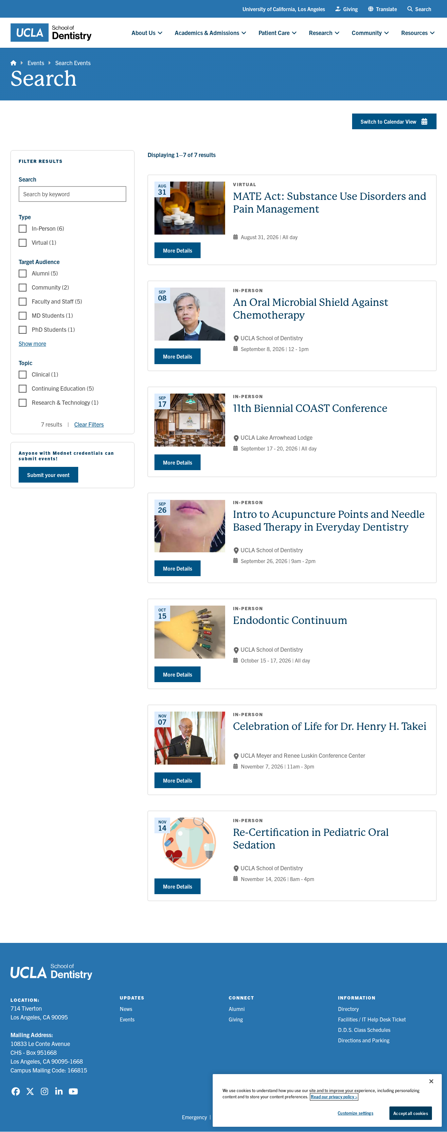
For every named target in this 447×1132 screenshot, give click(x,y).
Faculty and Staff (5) (57, 301)
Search (27, 179)
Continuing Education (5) (63, 388)
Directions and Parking (363, 1040)
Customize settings (355, 1113)
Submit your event (48, 474)
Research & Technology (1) (65, 402)
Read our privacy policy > (334, 1097)
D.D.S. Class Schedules (364, 1029)
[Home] (13, 62)
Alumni (237, 1008)
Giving (236, 1019)
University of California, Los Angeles (283, 9)
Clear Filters (89, 424)
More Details (177, 250)
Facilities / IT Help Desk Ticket (372, 1019)
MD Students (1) (52, 315)
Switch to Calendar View (388, 121)
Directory (348, 1008)
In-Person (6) (48, 228)
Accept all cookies (410, 1113)
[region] (327, 1100)
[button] (382, 9)
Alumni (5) (45, 273)
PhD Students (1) (53, 329)
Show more (32, 343)
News (126, 1008)
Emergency (194, 1117)
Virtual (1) (44, 242)
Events (35, 62)
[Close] (431, 1081)
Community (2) (50, 287)
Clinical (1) (45, 374)
